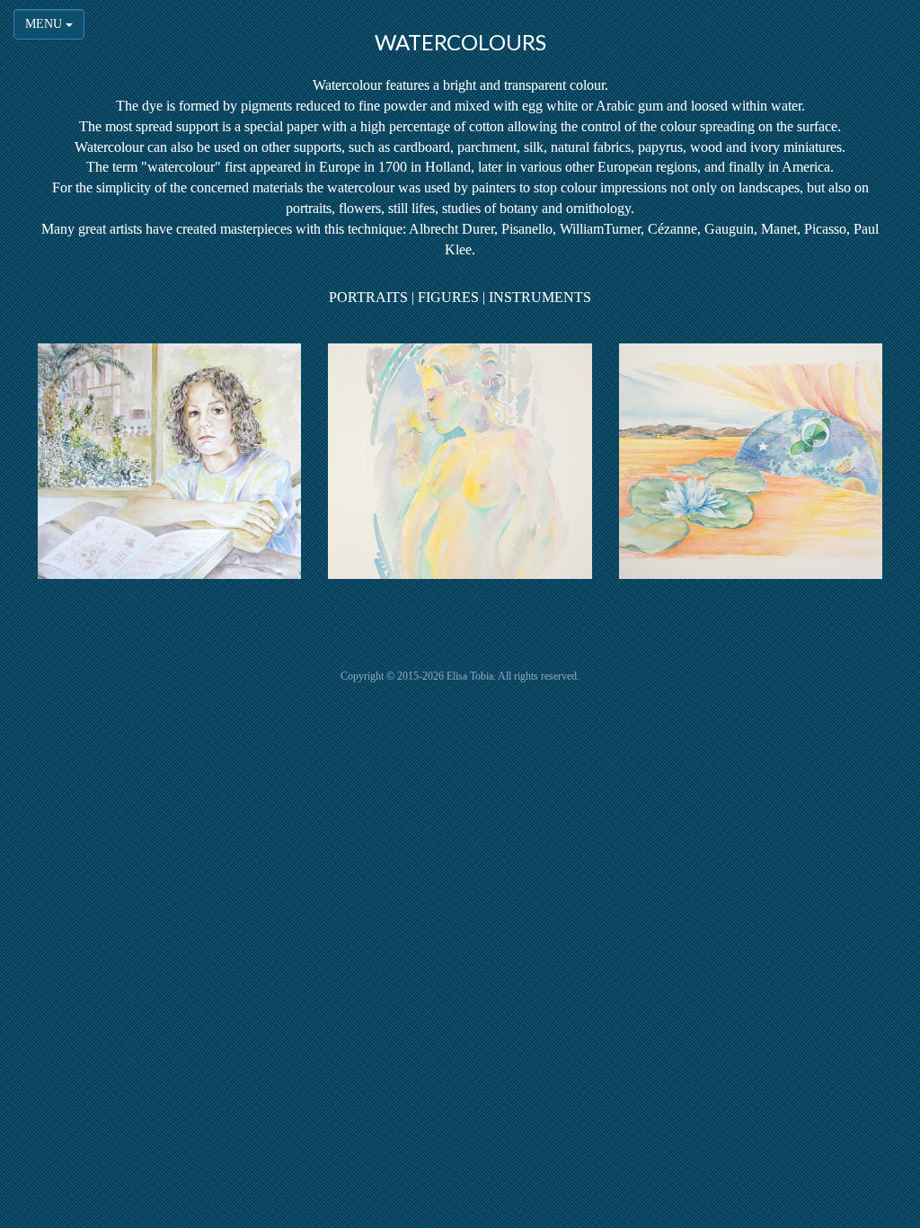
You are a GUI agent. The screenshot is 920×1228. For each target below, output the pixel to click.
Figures (448, 297)
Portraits (368, 297)
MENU (45, 24)
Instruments (540, 297)
